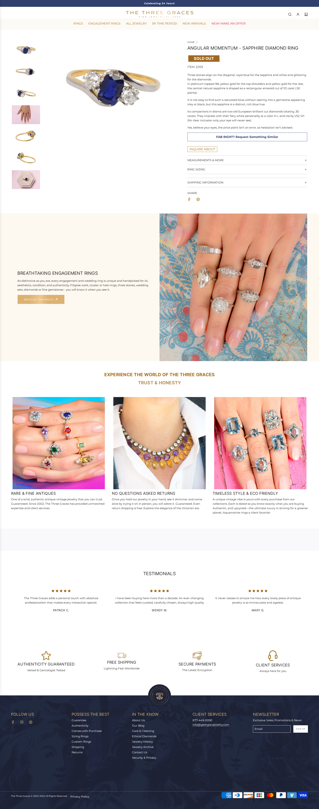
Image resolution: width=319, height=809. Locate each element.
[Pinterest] (31, 722)
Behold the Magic (39, 299)
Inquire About (202, 149)
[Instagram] (22, 722)
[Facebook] (13, 722)
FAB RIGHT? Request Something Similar (247, 137)
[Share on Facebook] (189, 200)
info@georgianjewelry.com (211, 724)
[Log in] (298, 14)
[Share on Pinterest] (198, 200)
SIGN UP (300, 729)
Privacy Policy (79, 796)
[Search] (290, 14)
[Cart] (306, 14)
